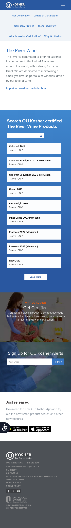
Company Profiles (24, 25)
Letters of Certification (46, 15)
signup (58, 361)
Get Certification (21, 15)
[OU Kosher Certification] (16, 5)
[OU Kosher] (35, 456)
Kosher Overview (46, 25)
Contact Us (12, 473)
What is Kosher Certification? (25, 36)
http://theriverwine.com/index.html (26, 88)
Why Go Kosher (53, 36)
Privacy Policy (13, 482)
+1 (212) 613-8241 (31, 463)
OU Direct (11, 470)
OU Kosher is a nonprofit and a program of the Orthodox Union (31, 478)
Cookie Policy (13, 486)
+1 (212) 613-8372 (31, 466)
